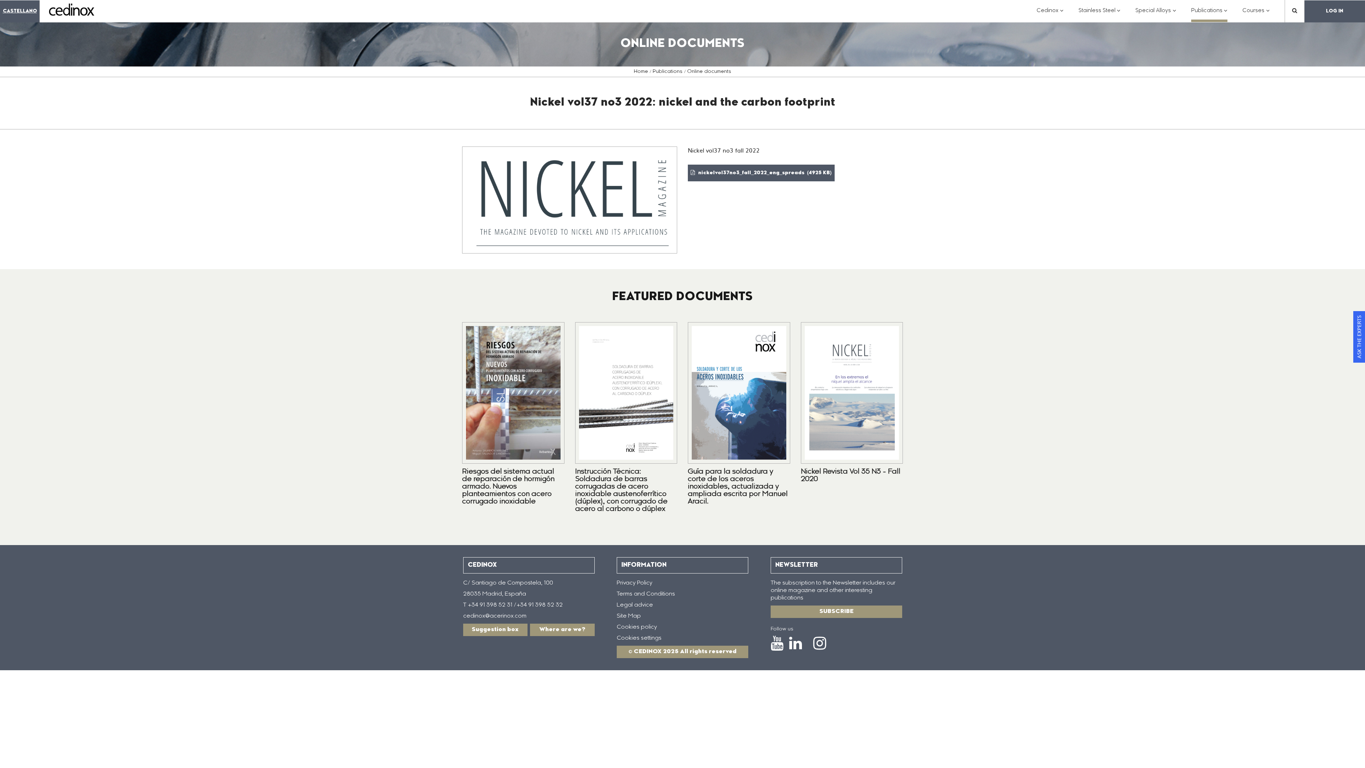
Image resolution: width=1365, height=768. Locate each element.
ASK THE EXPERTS (1359, 336)
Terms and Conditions (646, 594)
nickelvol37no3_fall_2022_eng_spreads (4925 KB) (764, 173)
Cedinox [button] (1050, 14)
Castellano (20, 11)
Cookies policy (637, 627)
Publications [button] (1209, 14)
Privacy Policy (634, 583)
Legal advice (635, 605)
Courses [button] (1256, 14)
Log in (1334, 11)
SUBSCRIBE (836, 611)
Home (641, 71)
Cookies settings (639, 638)
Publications (667, 71)
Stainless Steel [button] (1099, 14)
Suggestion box (495, 630)
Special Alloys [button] (1155, 14)
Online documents (709, 71)
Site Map (629, 616)
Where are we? (562, 630)
